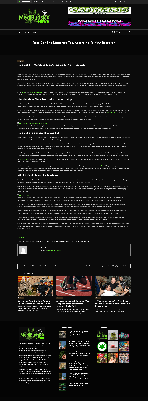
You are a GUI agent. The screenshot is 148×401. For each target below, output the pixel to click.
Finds (62, 311)
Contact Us (127, 2)
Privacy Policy (102, 399)
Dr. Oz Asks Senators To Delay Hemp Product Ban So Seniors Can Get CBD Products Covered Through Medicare (79, 344)
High (111, 311)
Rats (81, 241)
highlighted (23, 159)
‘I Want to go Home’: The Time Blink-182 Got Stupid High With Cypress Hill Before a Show (112, 303)
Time (120, 313)
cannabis (28, 241)
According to (101, 166)
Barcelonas (29, 306)
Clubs (44, 306)
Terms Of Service (114, 399)
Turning (37, 311)
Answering (61, 2)
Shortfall (69, 2)
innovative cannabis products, (28, 364)
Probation (52, 2)
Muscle (64, 313)
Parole (44, 2)
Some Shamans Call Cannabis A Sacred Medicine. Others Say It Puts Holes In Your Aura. (44, 266)
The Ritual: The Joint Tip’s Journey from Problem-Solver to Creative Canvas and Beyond (79, 353)
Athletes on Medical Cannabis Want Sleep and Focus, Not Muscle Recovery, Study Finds (73, 303)
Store (121, 2)
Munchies (68, 241)
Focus (67, 311)
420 (23, 241)
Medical (59, 313)
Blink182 (105, 309)
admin (44, 247)
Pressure (31, 311)
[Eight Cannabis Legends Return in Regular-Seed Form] (62, 387)
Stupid (116, 313)
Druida (29, 308)
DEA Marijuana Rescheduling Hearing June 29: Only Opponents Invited (106, 266)
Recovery (77, 313)
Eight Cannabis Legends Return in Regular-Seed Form (79, 384)
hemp (51, 241)
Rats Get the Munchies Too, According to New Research (51, 65)
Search (127, 32)
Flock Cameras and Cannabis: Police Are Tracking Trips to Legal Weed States (78, 333)
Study (87, 313)
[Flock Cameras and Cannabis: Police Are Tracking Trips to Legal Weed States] (62, 334)
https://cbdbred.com (54, 250)
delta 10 (37, 241)
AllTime (37, 2)
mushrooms (75, 241)
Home (116, 2)
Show (112, 313)
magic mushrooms (59, 241)
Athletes (66, 309)
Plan (27, 311)
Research (86, 241)
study (23, 92)
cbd (33, 241)
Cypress (120, 309)
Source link (20, 237)
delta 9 (47, 241)
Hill (114, 311)
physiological (111, 113)
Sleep (82, 313)
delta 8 (42, 241)
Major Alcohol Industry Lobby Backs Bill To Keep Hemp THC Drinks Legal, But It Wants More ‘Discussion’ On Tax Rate (79, 376)
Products (20, 61)
